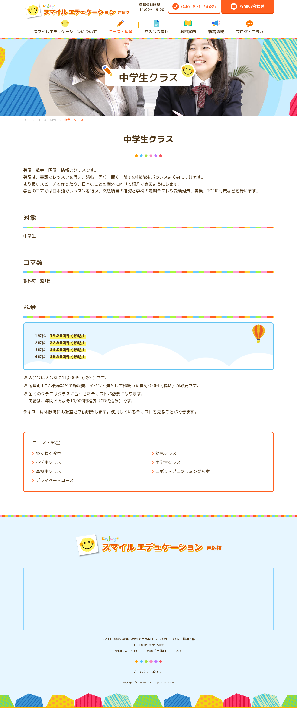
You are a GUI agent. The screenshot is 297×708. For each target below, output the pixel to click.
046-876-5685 (153, 645)
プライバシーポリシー (148, 672)
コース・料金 (46, 442)
